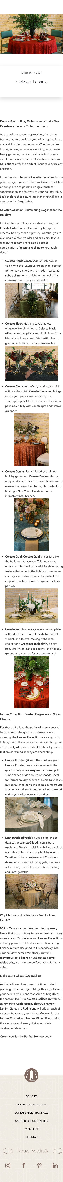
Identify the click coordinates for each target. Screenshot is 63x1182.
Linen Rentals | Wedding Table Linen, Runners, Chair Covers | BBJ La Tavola (31, 1075)
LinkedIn (55, 1165)
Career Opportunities (31, 1121)
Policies (31, 1096)
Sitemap (31, 1137)
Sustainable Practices (31, 1113)
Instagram (7, 1165)
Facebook (23, 1165)
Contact (31, 1129)
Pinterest (39, 1165)
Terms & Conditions (31, 1104)
